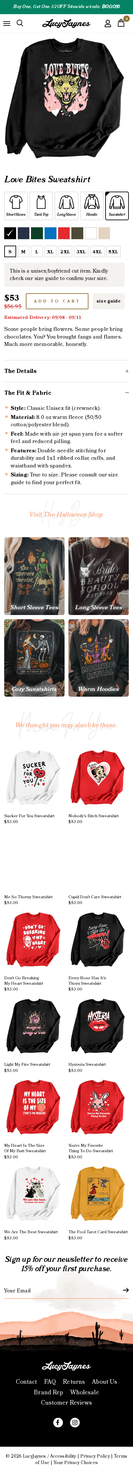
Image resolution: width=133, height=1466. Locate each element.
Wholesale (84, 1393)
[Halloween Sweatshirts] (34, 658)
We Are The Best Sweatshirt (31, 1235)
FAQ (50, 1382)
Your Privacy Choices (76, 1463)
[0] (121, 25)
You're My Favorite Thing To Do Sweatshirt (90, 1151)
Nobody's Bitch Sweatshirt (93, 819)
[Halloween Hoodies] (98, 658)
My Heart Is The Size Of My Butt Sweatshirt (25, 1151)
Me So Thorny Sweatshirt (28, 900)
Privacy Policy (95, 1456)
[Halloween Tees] (34, 576)
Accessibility (63, 1456)
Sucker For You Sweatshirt (29, 819)
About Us (104, 1382)
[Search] (20, 23)
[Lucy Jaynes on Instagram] (75, 1422)
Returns (74, 1382)
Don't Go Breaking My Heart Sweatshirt (23, 983)
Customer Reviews (66, 1403)
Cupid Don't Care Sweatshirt (94, 900)
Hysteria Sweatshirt (87, 1067)
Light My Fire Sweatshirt (27, 1067)
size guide (109, 301)
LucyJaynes (34, 1456)
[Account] (108, 28)
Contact (26, 1382)
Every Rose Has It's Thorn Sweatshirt (87, 983)
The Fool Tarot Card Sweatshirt (98, 1235)
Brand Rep (48, 1393)
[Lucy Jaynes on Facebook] (58, 1422)
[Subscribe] (122, 1290)
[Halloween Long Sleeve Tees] (98, 576)
